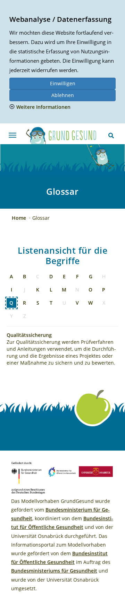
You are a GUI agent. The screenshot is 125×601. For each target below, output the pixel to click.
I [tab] (11, 289)
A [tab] (11, 276)
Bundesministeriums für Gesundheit (54, 570)
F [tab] (77, 276)
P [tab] (103, 289)
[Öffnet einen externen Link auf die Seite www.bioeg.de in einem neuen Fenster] (62, 470)
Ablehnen (62, 95)
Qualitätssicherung (29, 335)
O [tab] (90, 289)
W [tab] (90, 302)
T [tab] (51, 302)
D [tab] (51, 276)
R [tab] (24, 302)
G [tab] (90, 276)
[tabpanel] (63, 346)
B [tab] (24, 276)
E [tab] (64, 276)
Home (19, 218)
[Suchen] (111, 135)
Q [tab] (11, 302)
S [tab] (37, 302)
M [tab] (64, 289)
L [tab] (51, 289)
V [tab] (77, 302)
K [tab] (37, 289)
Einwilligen (62, 83)
